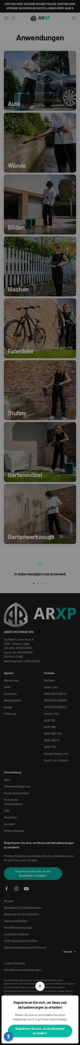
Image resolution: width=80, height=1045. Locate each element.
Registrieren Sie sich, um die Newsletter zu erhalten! (40, 1031)
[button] (8, 1036)
